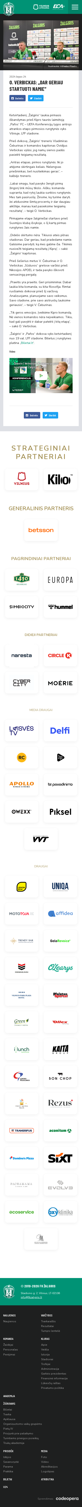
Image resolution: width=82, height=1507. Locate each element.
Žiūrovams (9, 1403)
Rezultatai (47, 1326)
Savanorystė (11, 1462)
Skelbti (38, 98)
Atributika (47, 1479)
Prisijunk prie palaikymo (18, 1433)
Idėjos (7, 1457)
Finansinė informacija (54, 1378)
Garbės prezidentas (53, 1373)
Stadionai (47, 1359)
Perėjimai (9, 1354)
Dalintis (19, 98)
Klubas (45, 1338)
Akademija (9, 1396)
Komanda (8, 1338)
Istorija (45, 1354)
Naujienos (9, 1315)
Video (45, 1462)
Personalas (10, 1349)
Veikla (45, 1349)
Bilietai (7, 1409)
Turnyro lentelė (50, 1331)
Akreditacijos (49, 1466)
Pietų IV (8, 1428)
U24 (5, 1487)
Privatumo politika (52, 1388)
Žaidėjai (8, 1345)
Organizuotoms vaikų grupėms (22, 1424)
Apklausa (9, 1419)
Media (44, 1451)
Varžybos (46, 1315)
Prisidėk (8, 1451)
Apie (44, 1345)
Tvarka (7, 1414)
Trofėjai (45, 1364)
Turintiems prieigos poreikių (21, 1438)
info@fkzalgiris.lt (31, 1297)
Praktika (8, 1471)
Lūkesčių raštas (51, 1383)
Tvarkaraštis (48, 1321)
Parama (8, 1466)
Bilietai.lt (27, 343)
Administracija (50, 1369)
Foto (44, 1457)
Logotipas (47, 1471)
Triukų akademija (13, 1443)
